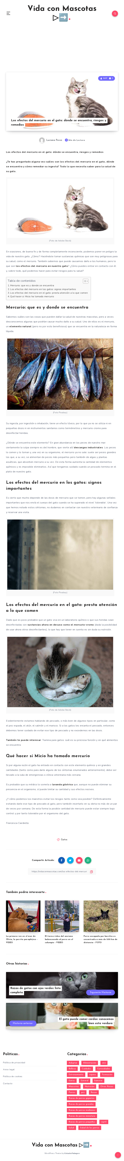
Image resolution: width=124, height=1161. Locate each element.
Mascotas (74, 1086)
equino (92, 1075)
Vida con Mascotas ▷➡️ (62, 13)
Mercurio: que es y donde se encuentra (32, 285)
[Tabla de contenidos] (85, 281)
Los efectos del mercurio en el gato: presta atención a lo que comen (49, 292)
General (84, 1081)
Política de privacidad (14, 1062)
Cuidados (86, 1069)
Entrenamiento (76, 1075)
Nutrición (90, 1086)
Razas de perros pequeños (82, 1122)
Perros (72, 1092)
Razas (94, 1092)
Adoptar (73, 1063)
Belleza (72, 1069)
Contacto (7, 1083)
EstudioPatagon (72, 1153)
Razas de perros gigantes (81, 1098)
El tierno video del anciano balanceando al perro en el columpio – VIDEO (59, 939)
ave (104, 1063)
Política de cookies (12, 1076)
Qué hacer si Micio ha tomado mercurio (32, 296)
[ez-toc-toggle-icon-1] (84, 281)
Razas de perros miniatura (82, 1116)
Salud (71, 1128)
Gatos (64, 840)
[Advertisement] (62, 50)
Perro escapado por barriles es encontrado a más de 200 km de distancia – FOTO (100, 939)
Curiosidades (103, 1069)
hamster (98, 1081)
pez (83, 1092)
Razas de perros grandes (81, 1104)
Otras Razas (106, 1086)
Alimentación (89, 1063)
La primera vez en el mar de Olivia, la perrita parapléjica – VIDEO (22, 939)
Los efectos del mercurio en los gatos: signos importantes (43, 289)
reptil (103, 1122)
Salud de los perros (89, 1128)
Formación (107, 1075)
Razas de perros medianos (82, 1110)
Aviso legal (9, 1069)
